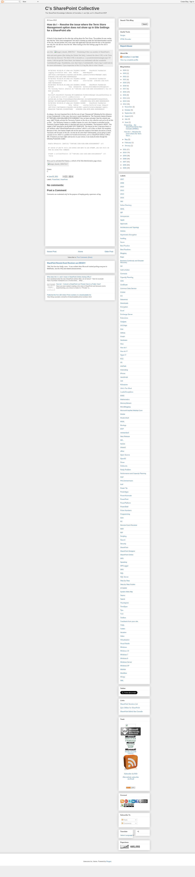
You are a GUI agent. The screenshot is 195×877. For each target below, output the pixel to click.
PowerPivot (124, 499)
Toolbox (123, 618)
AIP (121, 212)
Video (122, 636)
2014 (125, 98)
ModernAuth (124, 418)
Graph (122, 336)
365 (121, 201)
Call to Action (125, 270)
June (127, 122)
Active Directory (125, 205)
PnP (121, 484)
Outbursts (123, 466)
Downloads (124, 303)
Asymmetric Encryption (128, 235)
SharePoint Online (126, 555)
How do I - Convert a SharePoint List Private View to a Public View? (78, 284)
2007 (125, 162)
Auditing (123, 238)
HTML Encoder (125, 39)
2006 (125, 165)
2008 (125, 159)
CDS (122, 281)
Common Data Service (128, 288)
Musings (123, 425)
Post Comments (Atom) (84, 257)
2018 (125, 86)
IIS (121, 362)
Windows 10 (124, 651)
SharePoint (64, 179)
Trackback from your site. (129, 621)
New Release (125, 436)
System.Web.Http (126, 592)
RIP (121, 532)
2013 (125, 101)
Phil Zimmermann (126, 481)
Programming (125, 514)
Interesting (124, 370)
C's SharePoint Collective (72, 8)
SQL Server (124, 577)
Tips (121, 610)
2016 (125, 92)
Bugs (122, 257)
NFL (121, 440)
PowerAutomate (126, 495)
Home (80, 252)
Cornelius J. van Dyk (130, 57)
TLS (121, 614)
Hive (121, 344)
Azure (122, 242)
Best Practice (125, 246)
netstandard (124, 433)
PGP (122, 477)
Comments (127, 823)
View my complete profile (129, 60)
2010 (125, 152)
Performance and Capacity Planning (133, 473)
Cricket (122, 292)
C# (121, 266)
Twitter (122, 629)
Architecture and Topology (129, 227)
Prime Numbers (125, 510)
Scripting (123, 536)
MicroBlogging (125, 407)
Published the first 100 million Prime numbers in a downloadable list (69, 295)
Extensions (124, 318)
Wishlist (123, 669)
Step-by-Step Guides (127, 584)
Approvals (123, 224)
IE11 (121, 359)
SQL (121, 573)
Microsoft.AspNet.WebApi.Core (131, 410)
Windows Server (126, 662)
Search (122, 540)
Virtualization (124, 640)
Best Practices (125, 249)
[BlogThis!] (66, 176)
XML (122, 680)
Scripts (122, 35)
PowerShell (55, 179)
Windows (123, 647)
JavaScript (124, 377)
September (129, 113)
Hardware (123, 340)
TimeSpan (124, 606)
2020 (125, 82)
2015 (125, 95)
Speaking (123, 562)
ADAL (122, 209)
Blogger (108, 861)
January (128, 146)
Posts (125, 820)
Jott (121, 381)
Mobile (122, 414)
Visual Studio (125, 643)
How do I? (124, 351)
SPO (122, 569)
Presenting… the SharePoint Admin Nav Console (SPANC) (133, 127)
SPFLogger (124, 566)
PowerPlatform (125, 503)
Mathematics (124, 399)
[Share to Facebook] (70, 176)
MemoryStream (125, 403)
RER (122, 529)
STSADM (123, 588)
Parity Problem (125, 470)
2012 (125, 104)
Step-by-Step (125, 581)
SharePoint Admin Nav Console (131, 711)
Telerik (122, 599)
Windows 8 (124, 658)
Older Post (109, 252)
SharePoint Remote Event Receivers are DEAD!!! (66, 263)
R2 (121, 521)
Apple (122, 220)
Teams (122, 595)
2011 (125, 149)
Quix (122, 518)
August (127, 116)
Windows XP (124, 666)
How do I (123, 347)
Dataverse (124, 299)
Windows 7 (124, 654)
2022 (125, 76)
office (122, 451)
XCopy (122, 677)
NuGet (122, 444)
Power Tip (123, 488)
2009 (125, 156)
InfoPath (123, 366)
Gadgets (123, 322)
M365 (122, 396)
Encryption (124, 307)
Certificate (124, 285)
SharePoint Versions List (129, 704)
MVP (122, 429)
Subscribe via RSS (130, 774)
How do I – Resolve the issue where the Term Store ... (132, 133)
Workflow (123, 673)
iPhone (122, 373)
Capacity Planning (126, 277)
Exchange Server (126, 314)
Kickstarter (124, 384)
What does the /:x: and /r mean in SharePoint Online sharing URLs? (69, 277)
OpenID (123, 458)
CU (121, 296)
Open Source (125, 455)
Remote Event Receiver (128, 525)
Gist (121, 329)
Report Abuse (126, 46)
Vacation (123, 632)
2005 (125, 168)
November (129, 107)
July (126, 119)
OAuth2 (123, 447)
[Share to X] (68, 176)
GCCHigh (123, 325)
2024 (125, 70)
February (128, 142)
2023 (125, 73)
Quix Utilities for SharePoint (130, 708)
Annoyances (124, 216)
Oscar (122, 462)
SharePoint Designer (127, 551)
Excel (122, 311)
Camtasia (123, 274)
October (128, 110)
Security (123, 544)
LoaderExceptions (126, 392)
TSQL (122, 625)
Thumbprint (124, 603)
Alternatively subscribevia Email (131, 778)
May (126, 139)
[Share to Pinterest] (72, 176)
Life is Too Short (126, 388)
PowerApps (124, 492)
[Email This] (64, 176)
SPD (121, 558)
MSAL (122, 421)
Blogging (123, 253)
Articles (122, 231)
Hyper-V (123, 355)
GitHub (122, 333)
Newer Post (51, 252)
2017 (125, 89)
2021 (125, 79)
